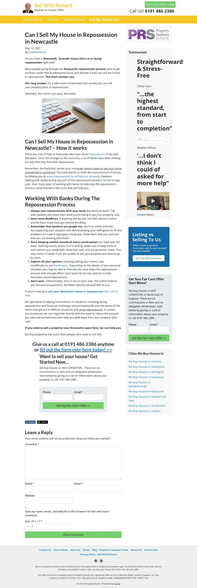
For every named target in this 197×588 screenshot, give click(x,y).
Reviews (53, 19)
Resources (136, 549)
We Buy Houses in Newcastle (146, 391)
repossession (97, 154)
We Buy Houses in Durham (144, 361)
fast (78, 291)
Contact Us (45, 549)
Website (30, 495)
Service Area (151, 549)
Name (29, 483)
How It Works (33, 19)
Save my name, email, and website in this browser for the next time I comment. (67, 513)
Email (78, 392)
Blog (94, 549)
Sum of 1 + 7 (33, 521)
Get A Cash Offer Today (160, 4)
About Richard (74, 19)
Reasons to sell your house (114, 549)
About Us (75, 549)
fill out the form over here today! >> (76, 349)
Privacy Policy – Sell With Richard (98, 554)
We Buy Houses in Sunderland (146, 405)
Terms (86, 549)
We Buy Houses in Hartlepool (146, 377)
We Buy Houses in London (144, 411)
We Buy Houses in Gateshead (146, 366)
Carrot (117, 583)
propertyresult (37, 52)
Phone (47, 392)
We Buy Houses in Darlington (146, 372)
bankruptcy (61, 265)
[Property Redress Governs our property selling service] (148, 34)
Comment (32, 444)
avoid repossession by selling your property (73, 176)
